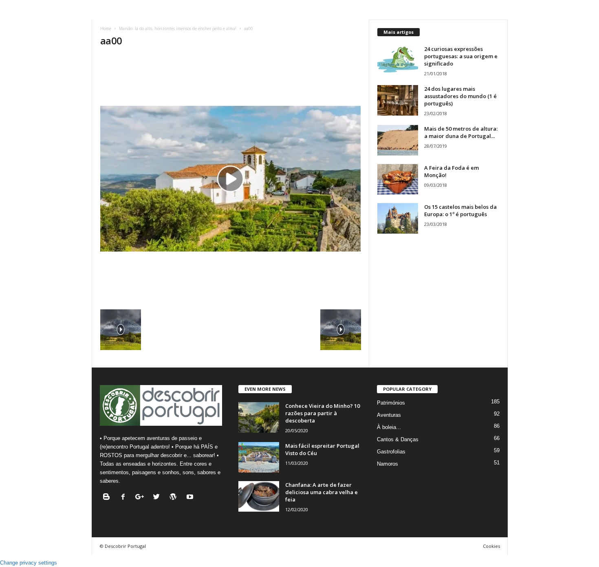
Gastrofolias (391, 452)
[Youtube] (190, 498)
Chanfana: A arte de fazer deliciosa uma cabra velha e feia (321, 492)
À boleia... (389, 427)
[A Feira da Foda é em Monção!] (397, 179)
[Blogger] (108, 498)
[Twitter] (158, 498)
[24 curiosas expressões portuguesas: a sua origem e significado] (397, 60)
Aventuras (389, 415)
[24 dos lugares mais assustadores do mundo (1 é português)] (397, 100)
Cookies (491, 546)
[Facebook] (125, 498)
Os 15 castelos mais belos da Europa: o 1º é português (460, 210)
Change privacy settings (28, 563)
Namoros (387, 464)
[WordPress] (175, 498)
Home (105, 28)
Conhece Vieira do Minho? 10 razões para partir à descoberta (322, 413)
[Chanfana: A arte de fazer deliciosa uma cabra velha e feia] (258, 496)
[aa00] (230, 179)
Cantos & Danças (397, 439)
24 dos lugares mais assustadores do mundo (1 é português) (460, 96)
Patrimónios (391, 403)
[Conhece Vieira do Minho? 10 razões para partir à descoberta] (258, 417)
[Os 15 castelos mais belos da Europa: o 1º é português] (397, 218)
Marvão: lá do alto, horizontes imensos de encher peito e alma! (177, 28)
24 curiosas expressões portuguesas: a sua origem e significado (461, 56)
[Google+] (141, 498)
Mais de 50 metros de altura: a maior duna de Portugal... (461, 132)
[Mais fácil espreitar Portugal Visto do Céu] (258, 457)
